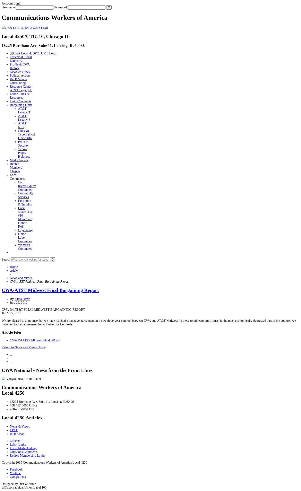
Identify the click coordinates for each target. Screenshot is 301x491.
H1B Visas (17, 434)
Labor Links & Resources (19, 95)
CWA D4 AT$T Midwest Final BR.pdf (35, 340)
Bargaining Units (21, 105)
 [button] (11, 252)
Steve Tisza (22, 299)
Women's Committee (25, 246)
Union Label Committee (25, 237)
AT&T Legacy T (24, 110)
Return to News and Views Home (23, 347)
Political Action (20, 75)
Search (6, 259)
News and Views (21, 278)
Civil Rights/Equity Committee (27, 186)
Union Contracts (20, 101)
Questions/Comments (23, 452)
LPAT (14, 430)
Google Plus (18, 477)
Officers (15, 440)
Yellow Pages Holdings (24, 152)
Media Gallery (19, 160)
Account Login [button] (11, 3)
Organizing (25, 230)
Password (60, 7)
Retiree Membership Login (27, 455)
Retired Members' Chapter (16, 167)
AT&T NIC (22, 125)
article (14, 270)
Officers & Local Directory (21, 58)
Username (8, 7)
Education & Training (25, 202)
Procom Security (23, 143)
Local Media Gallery (23, 448)
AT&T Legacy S (24, 117)
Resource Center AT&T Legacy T (21, 88)
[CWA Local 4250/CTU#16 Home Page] (25, 27)
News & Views (20, 71)
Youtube (15, 473)
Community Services (25, 195)
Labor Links (18, 444)
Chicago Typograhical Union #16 (26, 134)
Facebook (16, 469)
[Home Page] (33, 53)
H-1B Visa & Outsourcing (18, 81)
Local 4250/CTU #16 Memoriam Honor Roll (25, 217)
